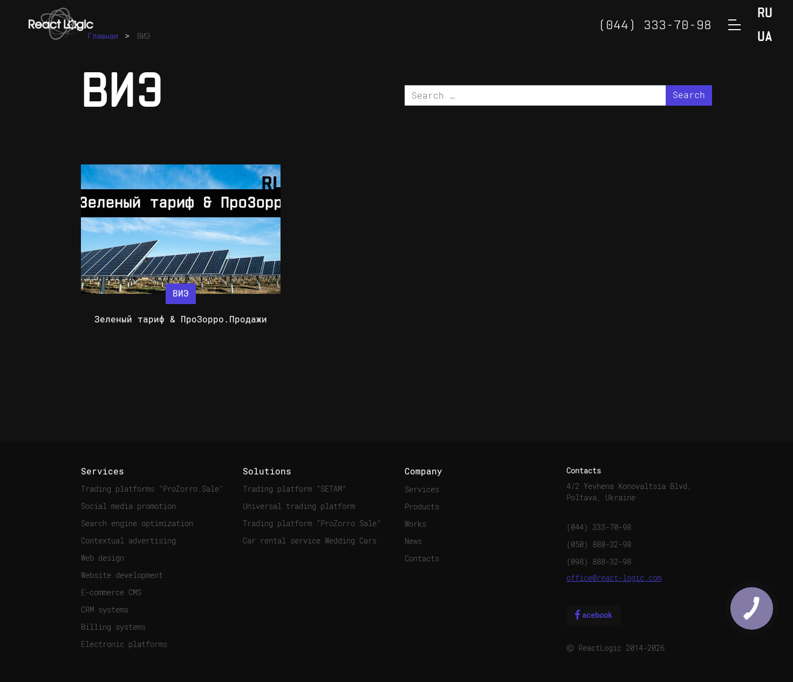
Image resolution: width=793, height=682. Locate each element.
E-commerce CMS (111, 592)
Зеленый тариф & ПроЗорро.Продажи (180, 319)
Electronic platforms (124, 644)
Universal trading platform (299, 506)
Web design (102, 558)
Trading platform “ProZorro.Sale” (312, 523)
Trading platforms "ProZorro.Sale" (152, 489)
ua (765, 37)
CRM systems (104, 609)
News (413, 541)
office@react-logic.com (613, 578)
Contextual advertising (128, 540)
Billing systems (113, 627)
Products (422, 506)
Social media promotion (128, 506)
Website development (122, 575)
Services (422, 489)
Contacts (422, 558)
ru (765, 13)
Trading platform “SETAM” (294, 489)
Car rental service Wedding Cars (310, 540)
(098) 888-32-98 (598, 561)
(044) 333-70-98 (598, 527)
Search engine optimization (137, 523)
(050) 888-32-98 (598, 544)
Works (415, 524)
